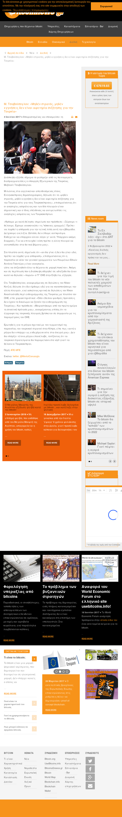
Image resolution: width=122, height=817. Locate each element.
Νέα (26, 758)
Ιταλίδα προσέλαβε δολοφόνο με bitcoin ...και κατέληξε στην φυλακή (61, 407)
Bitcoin (30, 41)
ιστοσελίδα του (108, 619)
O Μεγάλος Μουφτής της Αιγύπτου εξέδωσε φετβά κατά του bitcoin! (23, 407)
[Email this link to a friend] (76, 116)
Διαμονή (113, 26)
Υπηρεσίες (53, 26)
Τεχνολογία (89, 41)
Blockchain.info (52, 781)
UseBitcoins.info (53, 763)
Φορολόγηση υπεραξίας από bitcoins (18, 591)
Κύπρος (8, 362)
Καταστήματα (72, 26)
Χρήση (7, 768)
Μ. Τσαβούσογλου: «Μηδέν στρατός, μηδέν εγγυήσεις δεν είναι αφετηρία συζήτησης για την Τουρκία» (38, 107)
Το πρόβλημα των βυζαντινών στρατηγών (59, 591)
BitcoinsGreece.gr (54, 768)
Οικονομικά (58, 41)
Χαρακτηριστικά (13, 763)
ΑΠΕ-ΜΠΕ (15, 350)
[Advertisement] (62, 84)
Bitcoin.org (50, 758)
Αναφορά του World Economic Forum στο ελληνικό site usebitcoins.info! (96, 596)
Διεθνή (73, 41)
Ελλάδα (42, 41)
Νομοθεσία (30, 768)
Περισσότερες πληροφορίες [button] (31, 10)
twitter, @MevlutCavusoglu (26, 356)
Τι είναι (8, 758)
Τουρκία (20, 362)
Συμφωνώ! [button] (106, 6)
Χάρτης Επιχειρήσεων (61, 31)
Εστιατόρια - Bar (94, 26)
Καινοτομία (10, 772)
